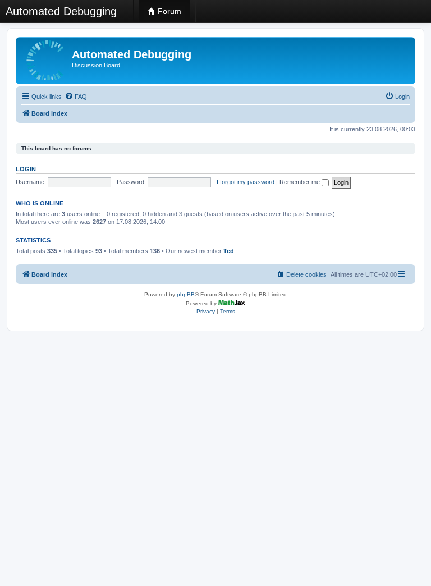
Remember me (300, 181)
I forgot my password (245, 181)
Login (26, 169)
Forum (168, 11)
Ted (228, 251)
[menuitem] (76, 96)
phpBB (186, 294)
